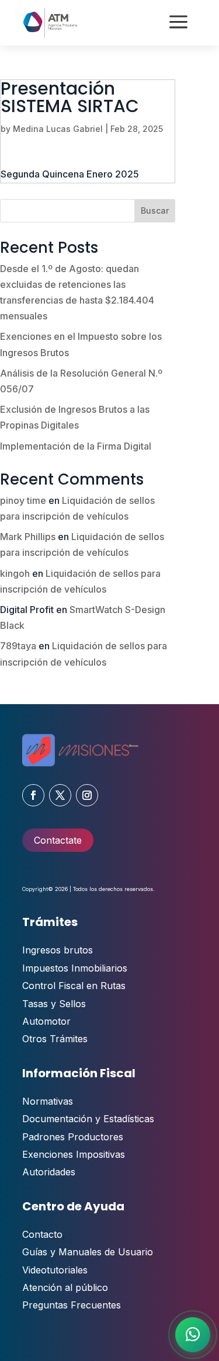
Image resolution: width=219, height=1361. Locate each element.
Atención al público (65, 1287)
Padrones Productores (72, 1137)
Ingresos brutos (57, 950)
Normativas (47, 1101)
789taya (18, 646)
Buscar (155, 210)
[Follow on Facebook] (33, 795)
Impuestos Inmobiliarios (74, 968)
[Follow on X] (60, 795)
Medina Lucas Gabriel (58, 129)
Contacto (42, 1234)
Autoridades (48, 1172)
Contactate (58, 840)
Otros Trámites (55, 1039)
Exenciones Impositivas (73, 1154)
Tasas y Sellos (54, 1004)
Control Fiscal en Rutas (74, 985)
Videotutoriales (55, 1270)
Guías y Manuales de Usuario (87, 1252)
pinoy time (23, 500)
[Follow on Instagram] (87, 795)
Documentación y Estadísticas (88, 1119)
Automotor (46, 1021)
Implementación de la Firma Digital (75, 446)
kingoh (15, 573)
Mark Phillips (27, 536)
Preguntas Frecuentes (71, 1305)
